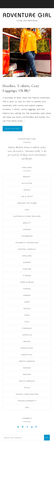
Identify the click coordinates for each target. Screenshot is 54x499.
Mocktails (27, 355)
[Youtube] (32, 427)
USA (27, 407)
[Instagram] (18, 427)
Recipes (27, 374)
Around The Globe (27, 203)
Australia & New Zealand (27, 216)
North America (27, 361)
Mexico (27, 341)
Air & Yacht (27, 196)
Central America (27, 249)
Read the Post (13, 128)
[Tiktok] (36, 427)
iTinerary (27, 328)
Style (27, 388)
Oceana (27, 368)
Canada (27, 229)
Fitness (27, 276)
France (27, 289)
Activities (27, 183)
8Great (27, 177)
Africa (27, 190)
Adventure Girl (27, 17)
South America (27, 381)
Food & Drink (27, 282)
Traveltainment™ (27, 401)
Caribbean (27, 236)
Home (27, 302)
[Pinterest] (27, 427)
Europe (27, 262)
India (27, 315)
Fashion (27, 269)
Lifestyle (27, 335)
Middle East (27, 348)
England (27, 256)
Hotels (27, 308)
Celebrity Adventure (27, 243)
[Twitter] (23, 427)
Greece (27, 295)
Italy (27, 322)
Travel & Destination (27, 394)
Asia (27, 210)
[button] (27, 4)
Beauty (27, 223)
